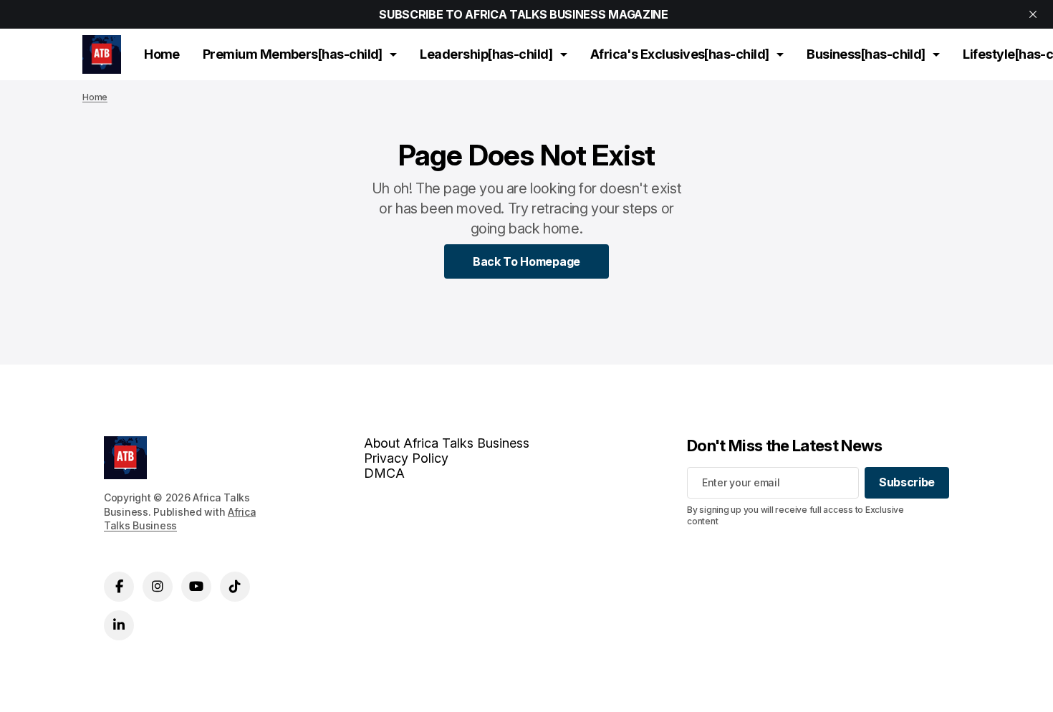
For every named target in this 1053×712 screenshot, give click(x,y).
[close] (1033, 14)
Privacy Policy (406, 458)
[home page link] (101, 54)
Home (162, 54)
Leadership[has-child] (486, 54)
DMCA (384, 473)
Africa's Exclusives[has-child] (679, 54)
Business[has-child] (866, 54)
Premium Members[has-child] (293, 54)
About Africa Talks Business (446, 443)
